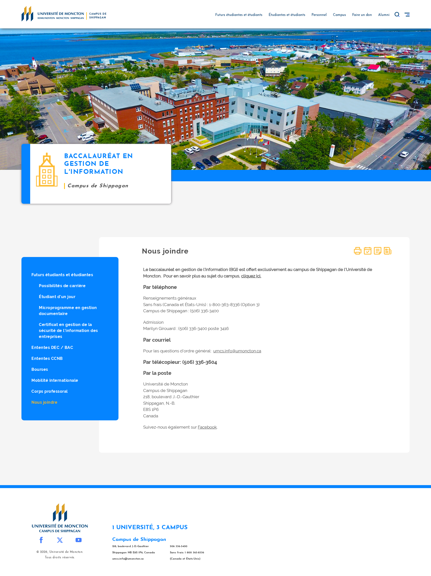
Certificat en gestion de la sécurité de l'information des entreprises (68, 330)
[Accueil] (52, 13)
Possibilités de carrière (62, 285)
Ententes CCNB (47, 358)
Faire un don (362, 15)
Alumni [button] (384, 15)
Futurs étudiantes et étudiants (238, 15)
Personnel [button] (319, 15)
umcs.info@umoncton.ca (237, 350)
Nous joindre (44, 402)
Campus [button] (339, 15)
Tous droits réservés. (60, 557)
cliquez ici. (251, 275)
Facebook (207, 427)
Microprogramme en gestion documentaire (68, 310)
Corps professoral (49, 391)
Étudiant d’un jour (57, 296)
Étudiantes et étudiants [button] (287, 15)
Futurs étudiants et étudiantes (62, 274)
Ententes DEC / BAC (52, 347)
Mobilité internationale (54, 380)
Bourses (39, 369)
